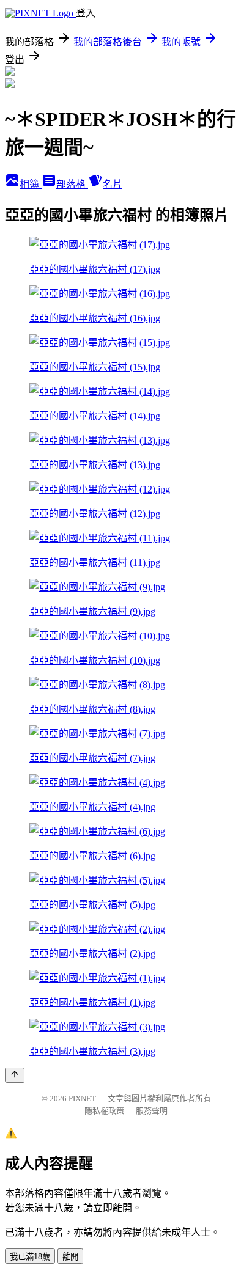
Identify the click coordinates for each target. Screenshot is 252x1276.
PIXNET (82, 1098)
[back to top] (14, 1075)
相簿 (31, 184)
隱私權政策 (104, 1110)
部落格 (72, 184)
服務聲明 (152, 1110)
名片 (112, 184)
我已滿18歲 (30, 1256)
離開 (70, 1256)
